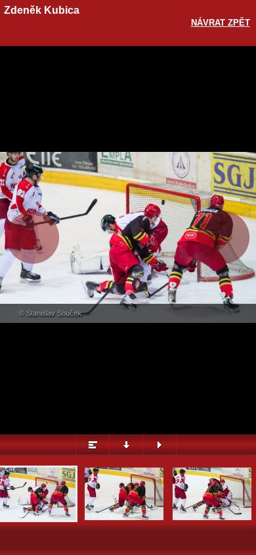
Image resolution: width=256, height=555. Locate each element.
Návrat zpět (220, 23)
